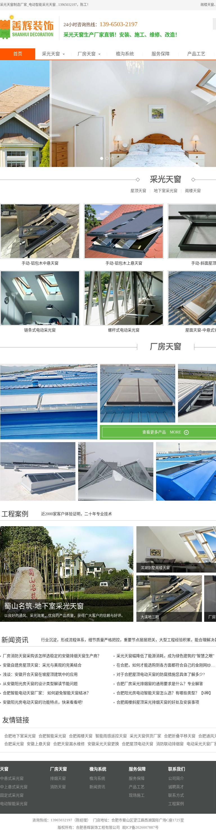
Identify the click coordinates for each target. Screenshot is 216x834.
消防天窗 (58, 787)
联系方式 (176, 795)
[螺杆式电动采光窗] (123, 298)
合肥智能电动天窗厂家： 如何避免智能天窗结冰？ (47, 693)
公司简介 (176, 778)
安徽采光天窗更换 (103, 744)
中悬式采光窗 (12, 778)
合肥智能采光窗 (52, 736)
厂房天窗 (87, 53)
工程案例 (176, 804)
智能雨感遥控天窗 (111, 736)
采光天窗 (51, 53)
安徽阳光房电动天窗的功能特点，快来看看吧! (43, 702)
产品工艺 (196, 53)
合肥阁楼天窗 (81, 736)
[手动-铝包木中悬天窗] (40, 231)
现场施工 (137, 795)
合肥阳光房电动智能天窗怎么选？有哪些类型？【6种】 (164, 693)
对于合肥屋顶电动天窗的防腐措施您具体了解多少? (160, 674)
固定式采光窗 (12, 795)
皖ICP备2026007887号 (140, 827)
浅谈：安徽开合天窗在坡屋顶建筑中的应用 (40, 674)
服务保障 (161, 53)
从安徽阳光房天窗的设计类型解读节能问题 (40, 684)
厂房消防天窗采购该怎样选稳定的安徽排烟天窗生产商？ (52, 656)
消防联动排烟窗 (170, 744)
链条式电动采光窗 (40, 330)
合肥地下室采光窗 (20, 736)
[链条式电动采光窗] (40, 298)
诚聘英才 (176, 787)
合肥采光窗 (14, 744)
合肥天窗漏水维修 (69, 744)
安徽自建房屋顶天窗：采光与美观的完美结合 (42, 665)
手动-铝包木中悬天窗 (40, 263)
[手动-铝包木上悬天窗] (123, 231)
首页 (17, 53)
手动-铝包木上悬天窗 (123, 263)
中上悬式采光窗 (14, 787)
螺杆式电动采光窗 (124, 330)
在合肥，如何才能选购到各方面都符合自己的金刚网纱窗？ (165, 665)
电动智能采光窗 (14, 804)
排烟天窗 (58, 778)
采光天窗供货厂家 (145, 736)
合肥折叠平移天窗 (179, 736)
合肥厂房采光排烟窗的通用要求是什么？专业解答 (159, 684)
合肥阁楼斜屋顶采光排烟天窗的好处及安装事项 (157, 702)
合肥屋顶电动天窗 (137, 744)
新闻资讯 (97, 787)
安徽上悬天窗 (38, 744)
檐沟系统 (125, 53)
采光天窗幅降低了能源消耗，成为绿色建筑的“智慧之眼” (165, 656)
